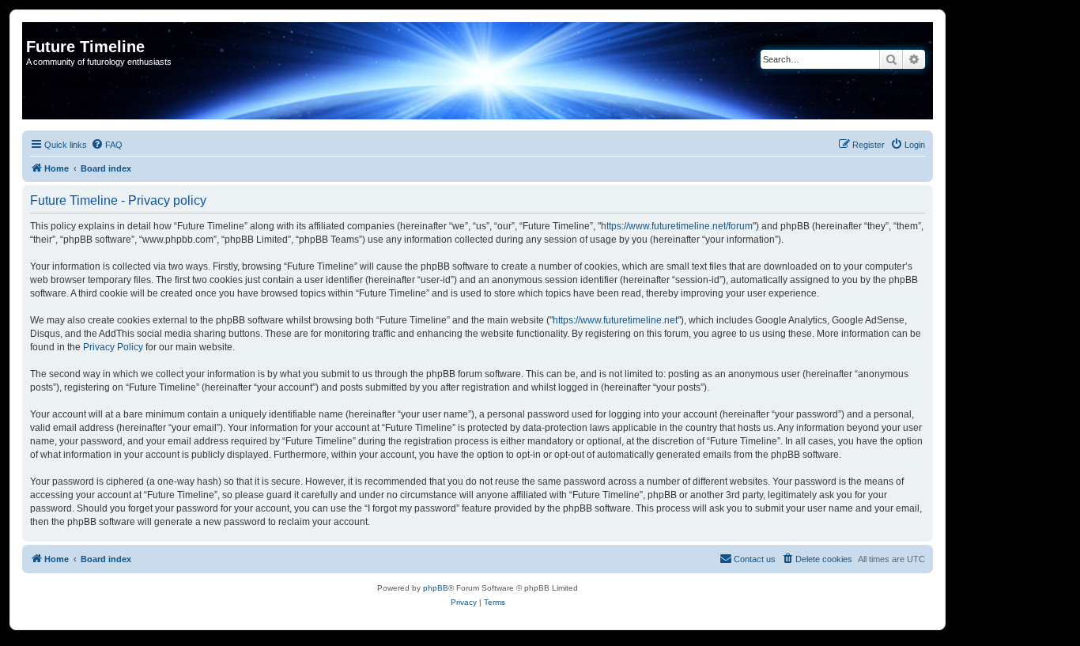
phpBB (435, 588)
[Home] (35, 30)
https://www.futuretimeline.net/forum (677, 226)
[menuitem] (107, 144)
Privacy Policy (113, 347)
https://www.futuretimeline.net (615, 320)
